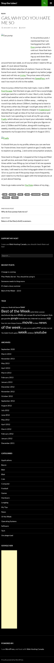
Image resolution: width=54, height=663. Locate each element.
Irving (23, 75)
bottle (32, 312)
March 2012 (6, 429)
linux (2, 323)
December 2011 (7, 443)
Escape (9, 91)
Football (4, 488)
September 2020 (8, 349)
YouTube (29, 185)
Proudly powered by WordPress (12, 660)
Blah (3, 13)
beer (23, 307)
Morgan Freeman (16, 323)
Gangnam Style (46, 315)
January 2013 (6, 382)
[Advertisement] (9, 589)
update (15, 333)
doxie (15, 315)
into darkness (42, 318)
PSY (39, 328)
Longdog (4, 502)
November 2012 (8, 391)
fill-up (12, 194)
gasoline (36, 194)
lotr (6, 323)
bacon (18, 307)
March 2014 (6, 354)
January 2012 (6, 438)
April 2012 (5, 424)
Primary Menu (51, 3)
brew (36, 312)
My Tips (4, 507)
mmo (9, 323)
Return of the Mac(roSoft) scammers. (16, 219)
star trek (49, 328)
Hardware (5, 498)
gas (27, 194)
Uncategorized (7, 535)
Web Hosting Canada (17, 244)
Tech (3, 531)
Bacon (3, 465)
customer (42, 312)
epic (25, 315)
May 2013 (5, 363)
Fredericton (44, 109)
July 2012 (5, 410)
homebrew (23, 318)
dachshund (5, 315)
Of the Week (6, 516)
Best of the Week (15, 311)
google (14, 318)
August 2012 (6, 405)
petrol (6, 197)
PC (22, 328)
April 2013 (5, 368)
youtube (40, 332)
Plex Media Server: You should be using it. (18, 276)
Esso (33, 47)
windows (30, 333)
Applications (6, 460)
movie (27, 322)
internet (34, 318)
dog (12, 315)
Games (4, 493)
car (5, 194)
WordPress (10, 649)
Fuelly (4, 119)
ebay (20, 314)
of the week (11, 327)
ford (38, 315)
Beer (3, 470)
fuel (20, 194)
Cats (3, 479)
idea (29, 318)
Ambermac (4, 307)
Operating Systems (9, 521)
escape (30, 315)
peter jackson (27, 328)
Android (12, 307)
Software (5, 526)
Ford (3, 91)
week (22, 332)
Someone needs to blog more (13, 281)
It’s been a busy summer (11, 286)
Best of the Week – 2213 (11, 291)
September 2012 (8, 401)
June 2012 (5, 415)
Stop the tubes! (9, 3)
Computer (5, 484)
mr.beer (36, 323)
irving (45, 194)
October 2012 (7, 396)
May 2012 (5, 420)
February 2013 (7, 377)
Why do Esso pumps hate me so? (14, 210)
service (44, 328)
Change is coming (8, 272)
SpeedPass (40, 78)
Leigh (23, 28)
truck (15, 197)
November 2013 (8, 359)
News (3, 512)
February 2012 (7, 434)
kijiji (49, 318)
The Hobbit (4, 333)
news (43, 322)
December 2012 (7, 387)
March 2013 (6, 373)
